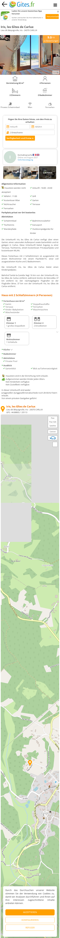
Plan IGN (52, 422)
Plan (52, 418)
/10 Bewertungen (51, 38)
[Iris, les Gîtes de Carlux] (30, 74)
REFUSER (30, 927)
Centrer (53, 431)
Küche (6, 349)
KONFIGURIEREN (30, 919)
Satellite (53, 426)
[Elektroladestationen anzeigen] (53, 437)
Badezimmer (9, 353)
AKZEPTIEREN (30, 912)
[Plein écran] (55, 444)
